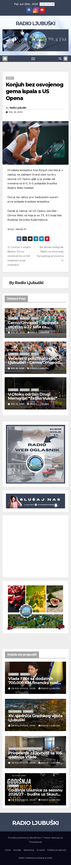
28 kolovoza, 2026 (23, 688)
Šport (10, 78)
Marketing (29, 850)
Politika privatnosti (56, 850)
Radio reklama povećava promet (35, 857)
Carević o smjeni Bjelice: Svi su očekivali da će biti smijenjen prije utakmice (19, 256)
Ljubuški (13, 318)
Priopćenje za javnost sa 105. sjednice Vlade (35, 755)
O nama (41, 850)
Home (8, 850)
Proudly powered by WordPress (24, 837)
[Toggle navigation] (33, 58)
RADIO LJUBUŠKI (35, 23)
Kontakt (17, 850)
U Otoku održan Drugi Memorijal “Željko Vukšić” (32, 396)
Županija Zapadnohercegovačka (25, 749)
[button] (60, 58)
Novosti (25, 318)
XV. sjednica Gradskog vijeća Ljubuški (35, 717)
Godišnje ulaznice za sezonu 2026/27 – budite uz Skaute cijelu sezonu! (35, 794)
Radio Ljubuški (18, 107)
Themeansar (35, 842)
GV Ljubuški (15, 711)
